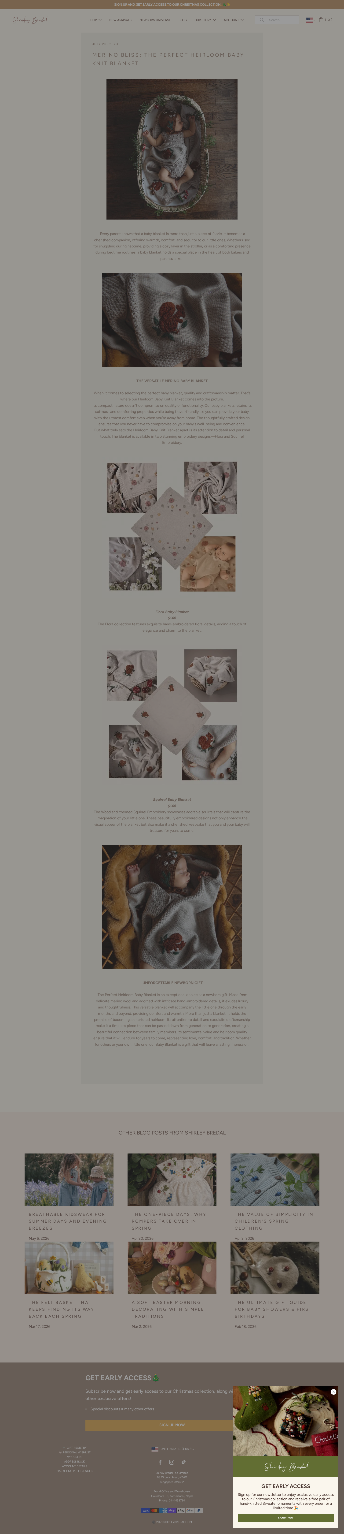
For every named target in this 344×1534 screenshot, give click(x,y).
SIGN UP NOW (285, 1517)
